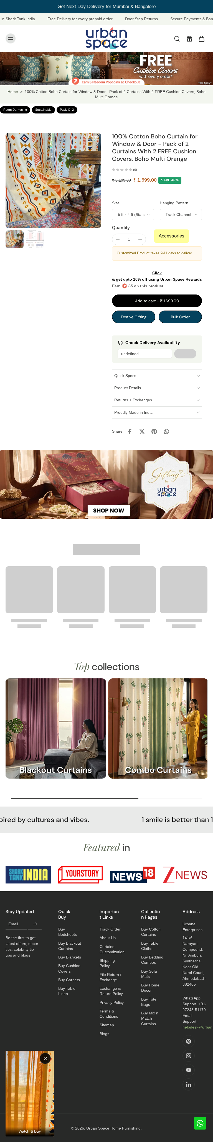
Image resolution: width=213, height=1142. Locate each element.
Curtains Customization (112, 949)
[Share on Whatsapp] (166, 431)
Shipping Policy (107, 963)
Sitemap (107, 1025)
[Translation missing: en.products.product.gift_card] (189, 38)
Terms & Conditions (109, 1014)
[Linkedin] (188, 1084)
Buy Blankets (69, 957)
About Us (108, 938)
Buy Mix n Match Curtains (149, 1018)
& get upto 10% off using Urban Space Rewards (157, 276)
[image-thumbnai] (15, 239)
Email (13, 924)
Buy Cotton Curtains (151, 932)
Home (12, 91)
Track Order (110, 929)
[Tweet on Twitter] (142, 431)
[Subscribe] (35, 924)
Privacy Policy (112, 1002)
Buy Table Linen (66, 991)
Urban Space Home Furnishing (113, 1128)
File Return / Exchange (110, 977)
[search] (177, 38)
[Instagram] (188, 1056)
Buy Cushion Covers (69, 968)
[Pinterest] (188, 1041)
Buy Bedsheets (67, 932)
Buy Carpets (69, 980)
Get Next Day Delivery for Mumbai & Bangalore (106, 6)
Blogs (104, 1034)
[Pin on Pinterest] (154, 431)
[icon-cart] (201, 38)
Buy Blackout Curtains (69, 946)
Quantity (121, 227)
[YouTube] (188, 1070)
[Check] (185, 353)
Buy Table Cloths (149, 946)
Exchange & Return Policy (111, 991)
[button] (157, 300)
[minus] (117, 239)
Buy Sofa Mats (149, 974)
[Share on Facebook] (130, 431)
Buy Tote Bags (148, 1002)
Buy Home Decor (150, 988)
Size (116, 203)
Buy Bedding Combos (152, 960)
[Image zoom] (53, 180)
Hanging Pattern (174, 203)
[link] (28, 874)
